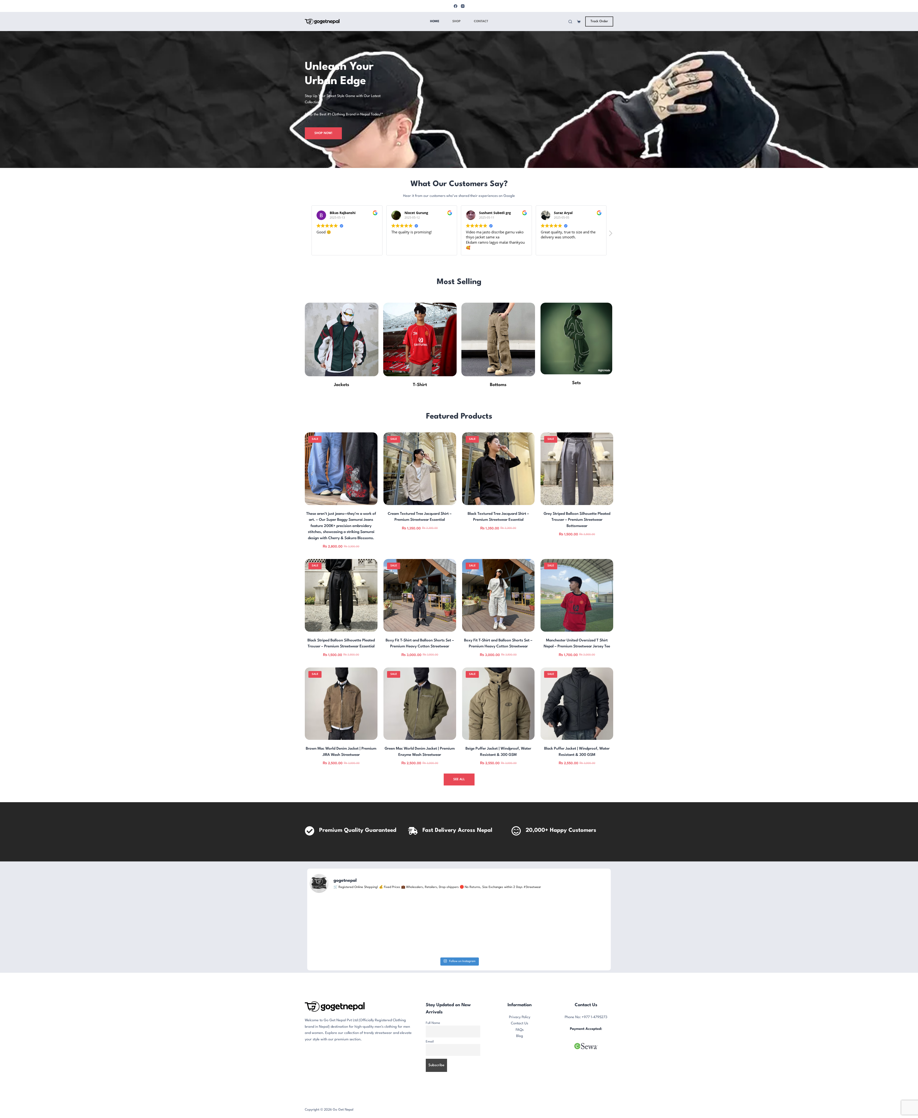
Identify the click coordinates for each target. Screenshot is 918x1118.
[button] (610, 234)
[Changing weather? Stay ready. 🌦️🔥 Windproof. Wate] (559, 948)
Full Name (433, 1066)
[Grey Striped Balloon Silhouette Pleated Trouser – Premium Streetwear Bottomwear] (577, 468)
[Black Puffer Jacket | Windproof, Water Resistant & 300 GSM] (577, 703)
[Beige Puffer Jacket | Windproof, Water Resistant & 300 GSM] (498, 703)
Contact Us (519, 1067)
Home (434, 21)
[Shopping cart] (578, 21)
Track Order (599, 21)
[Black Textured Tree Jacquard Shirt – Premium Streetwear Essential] (498, 468)
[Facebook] (455, 6)
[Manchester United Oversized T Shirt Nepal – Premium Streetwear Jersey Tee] (577, 595)
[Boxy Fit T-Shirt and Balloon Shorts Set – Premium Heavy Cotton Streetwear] (419, 595)
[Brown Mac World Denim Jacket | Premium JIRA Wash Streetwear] (341, 703)
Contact (481, 21)
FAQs (520, 1073)
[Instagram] (462, 6)
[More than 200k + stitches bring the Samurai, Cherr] (359, 948)
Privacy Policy (519, 1060)
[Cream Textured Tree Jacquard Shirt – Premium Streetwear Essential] (419, 468)
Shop (456, 21)
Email (430, 1084)
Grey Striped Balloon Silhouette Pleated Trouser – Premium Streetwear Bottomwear (577, 520)
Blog (519, 1079)
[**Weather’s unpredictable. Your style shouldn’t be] (459, 948)
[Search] (570, 21)
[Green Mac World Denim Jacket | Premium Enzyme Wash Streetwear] (419, 703)
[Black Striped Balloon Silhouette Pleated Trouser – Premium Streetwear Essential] (341, 595)
